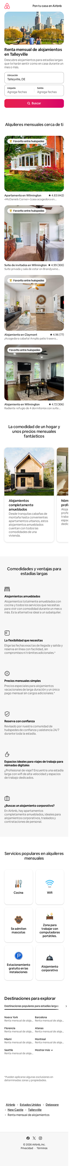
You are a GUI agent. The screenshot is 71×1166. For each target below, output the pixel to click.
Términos (42, 1148)
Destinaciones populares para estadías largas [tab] (31, 1006)
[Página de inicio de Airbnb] (7, 6)
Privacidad (27, 1148)
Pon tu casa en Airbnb (47, 6)
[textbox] (19, 92)
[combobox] (34, 79)
